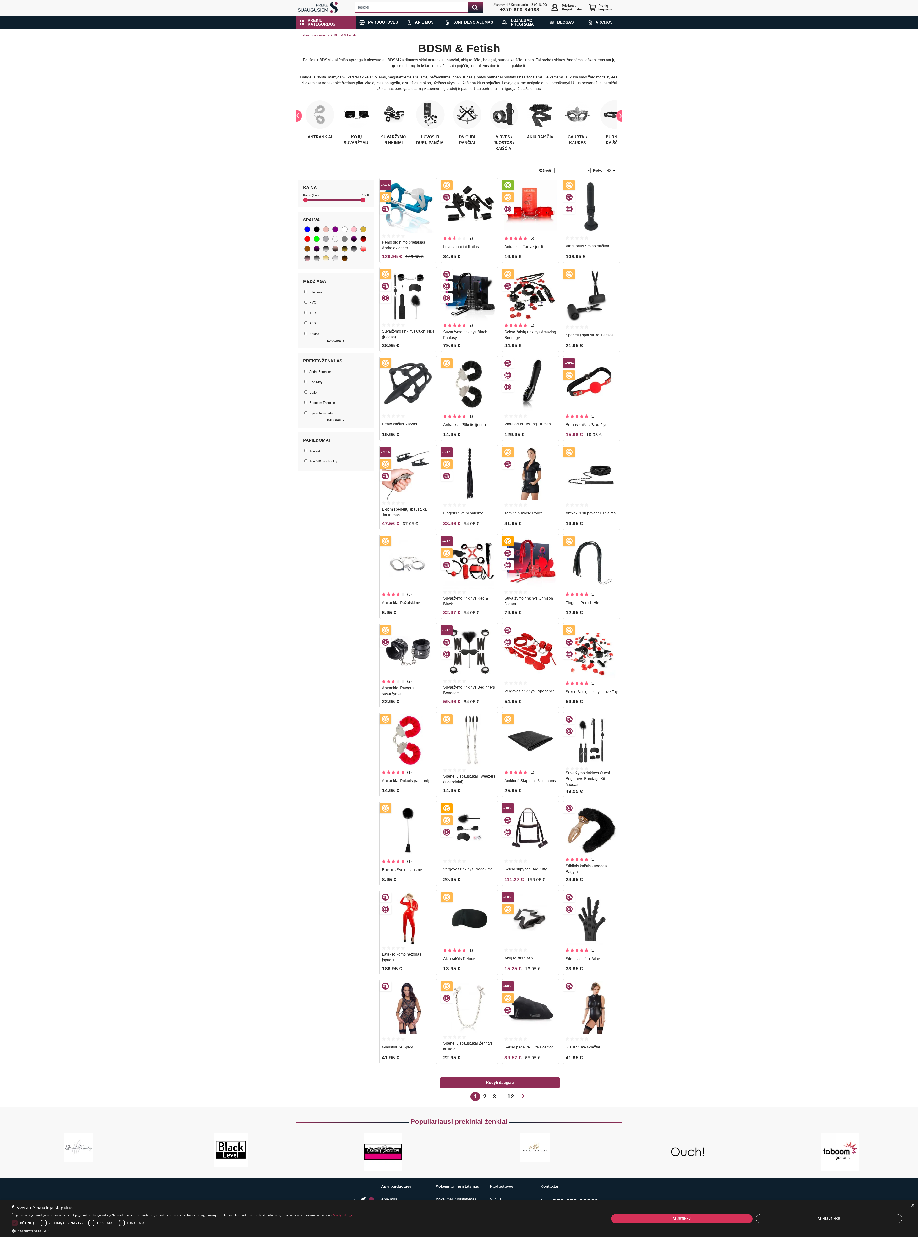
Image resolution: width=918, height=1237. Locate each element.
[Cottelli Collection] (383, 1152)
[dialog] (459, 1218)
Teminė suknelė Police (523, 513)
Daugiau (336, 341)
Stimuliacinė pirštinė (583, 959)
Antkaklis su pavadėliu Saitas (591, 513)
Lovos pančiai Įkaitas (461, 247)
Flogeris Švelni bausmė (463, 513)
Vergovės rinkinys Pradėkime (468, 869)
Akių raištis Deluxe (459, 959)
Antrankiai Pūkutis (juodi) (464, 425)
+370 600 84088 (520, 9)
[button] (326, 22)
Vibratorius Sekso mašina (587, 246)
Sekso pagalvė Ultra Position (529, 1047)
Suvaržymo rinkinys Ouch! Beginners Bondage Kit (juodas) (588, 778)
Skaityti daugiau (344, 1215)
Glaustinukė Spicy (397, 1047)
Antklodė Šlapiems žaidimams (530, 781)
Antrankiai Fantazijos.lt (523, 247)
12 (510, 1096)
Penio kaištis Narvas (399, 424)
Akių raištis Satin (518, 958)
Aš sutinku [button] (682, 1218)
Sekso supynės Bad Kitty (525, 869)
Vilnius (496, 1199)
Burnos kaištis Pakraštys (586, 425)
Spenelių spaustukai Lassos (589, 335)
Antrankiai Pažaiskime (401, 603)
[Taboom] (840, 1152)
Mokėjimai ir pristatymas (455, 1199)
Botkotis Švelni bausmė (402, 870)
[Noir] (535, 1147)
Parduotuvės (501, 1186)
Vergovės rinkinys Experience (529, 691)
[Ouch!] (687, 1152)
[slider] (305, 200)
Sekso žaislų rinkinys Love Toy (592, 692)
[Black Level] (231, 1150)
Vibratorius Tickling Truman (527, 424)
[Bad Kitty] (78, 1147)
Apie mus (389, 1199)
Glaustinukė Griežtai (583, 1047)
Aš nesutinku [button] (829, 1218)
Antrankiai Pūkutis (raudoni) (405, 781)
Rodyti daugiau (500, 1083)
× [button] (912, 1205)
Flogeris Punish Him (583, 603)
